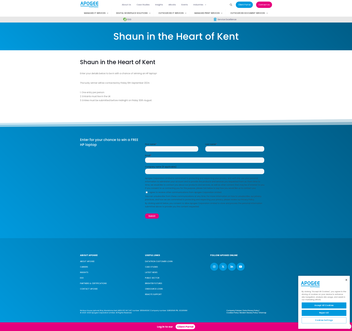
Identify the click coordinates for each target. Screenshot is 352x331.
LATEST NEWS (151, 272)
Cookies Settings (324, 320)
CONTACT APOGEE (89, 288)
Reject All (324, 312)
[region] (324, 302)
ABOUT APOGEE (87, 261)
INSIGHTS (84, 272)
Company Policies (234, 310)
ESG (82, 277)
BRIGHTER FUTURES (153, 283)
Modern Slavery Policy (249, 312)
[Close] (346, 280)
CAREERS (84, 266)
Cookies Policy (232, 312)
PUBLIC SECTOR (152, 277)
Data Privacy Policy (251, 310)
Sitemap (262, 312)
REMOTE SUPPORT (153, 294)
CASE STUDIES (151, 266)
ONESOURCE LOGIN (154, 288)
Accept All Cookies (324, 305)
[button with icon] (214, 267)
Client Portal (185, 326)
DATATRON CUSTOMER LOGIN (159, 261)
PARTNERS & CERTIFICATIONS (93, 283)
